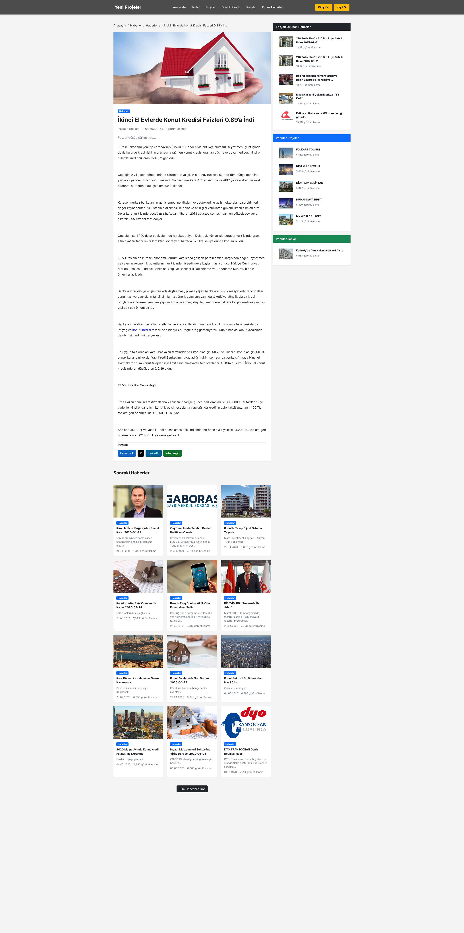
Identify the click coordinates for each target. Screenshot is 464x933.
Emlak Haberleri (272, 7)
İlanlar (196, 7)
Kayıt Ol (342, 7)
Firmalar (251, 7)
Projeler (211, 7)
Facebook (127, 453)
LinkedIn (153, 453)
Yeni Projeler (128, 7)
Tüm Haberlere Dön (192, 789)
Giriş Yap (324, 7)
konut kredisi (141, 330)
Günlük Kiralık (231, 7)
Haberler (136, 25)
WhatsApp (172, 453)
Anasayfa (179, 7)
